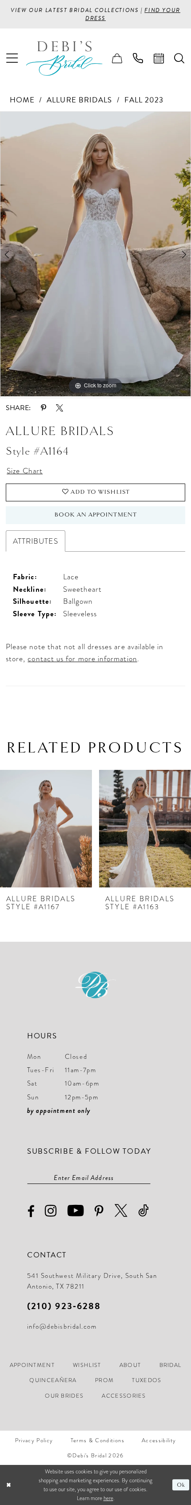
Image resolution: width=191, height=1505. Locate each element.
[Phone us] (137, 58)
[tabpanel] (95, 254)
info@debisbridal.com (62, 1326)
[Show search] (179, 58)
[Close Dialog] (8, 1485)
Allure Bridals (79, 100)
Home (22, 100)
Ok (181, 1485)
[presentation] (46, 828)
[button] (12, 58)
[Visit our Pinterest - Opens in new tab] (99, 1211)
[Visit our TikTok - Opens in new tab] (144, 1210)
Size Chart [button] (25, 470)
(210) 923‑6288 (64, 1306)
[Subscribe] (146, 1178)
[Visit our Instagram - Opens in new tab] (51, 1211)
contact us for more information (82, 658)
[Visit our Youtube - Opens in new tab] (76, 1211)
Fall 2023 (144, 100)
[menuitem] (12, 58)
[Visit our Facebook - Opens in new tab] (31, 1211)
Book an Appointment (96, 514)
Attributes (35, 541)
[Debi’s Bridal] (71, 58)
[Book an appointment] (158, 58)
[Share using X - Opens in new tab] (59, 407)
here (108, 1498)
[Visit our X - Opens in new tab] (121, 1210)
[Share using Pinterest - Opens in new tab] (43, 407)
